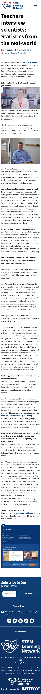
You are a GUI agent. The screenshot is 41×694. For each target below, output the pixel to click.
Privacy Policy (20, 631)
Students (22, 53)
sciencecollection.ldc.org (22, 513)
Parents (14, 53)
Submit (28, 593)
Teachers (6, 53)
